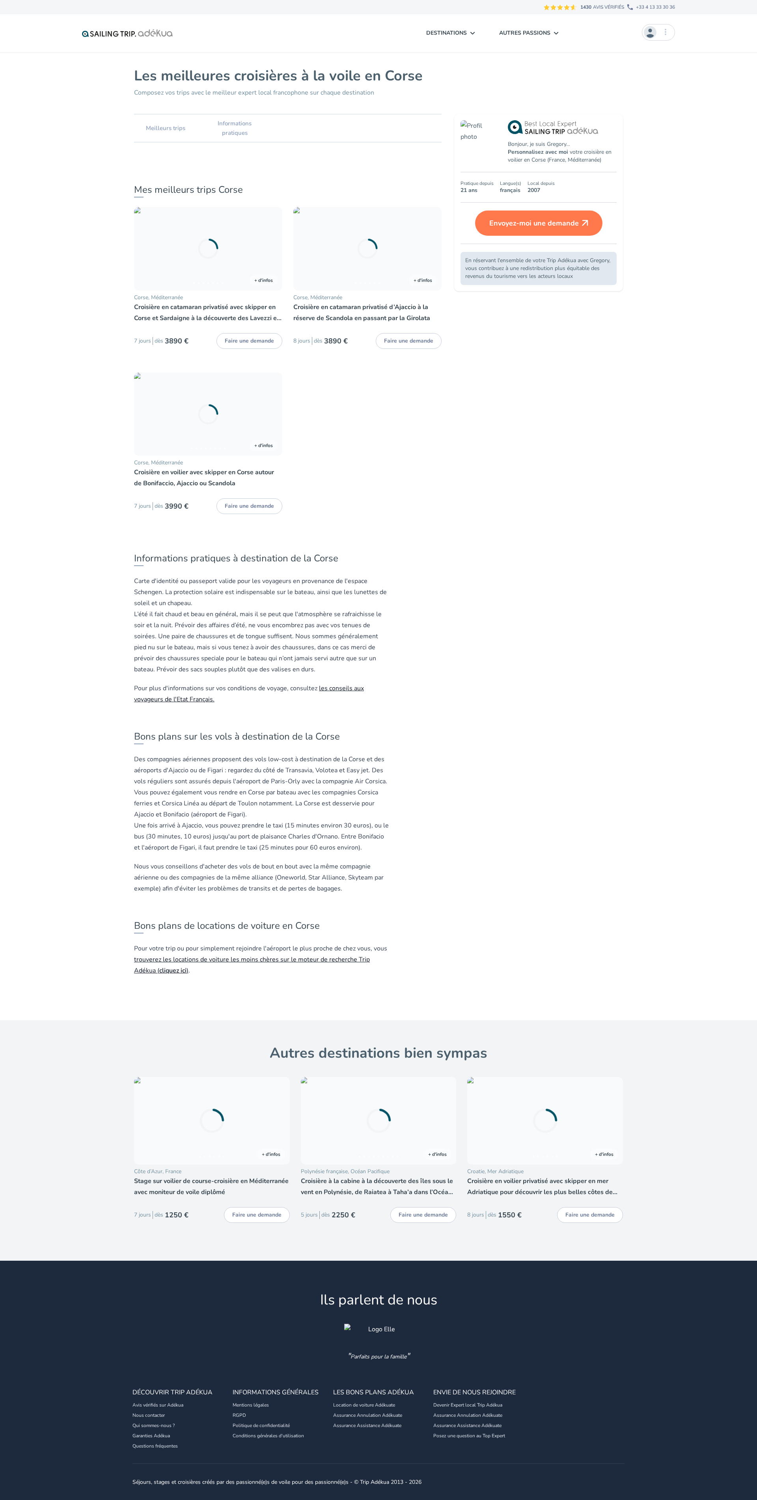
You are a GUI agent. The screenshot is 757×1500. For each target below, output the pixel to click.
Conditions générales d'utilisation (268, 1436)
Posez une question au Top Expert (469, 1436)
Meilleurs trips (165, 128)
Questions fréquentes (155, 1446)
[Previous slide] (143, 249)
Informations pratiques (235, 128)
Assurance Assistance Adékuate (367, 1425)
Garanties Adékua (151, 1436)
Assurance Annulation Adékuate (367, 1415)
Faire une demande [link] (249, 341)
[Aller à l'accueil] (127, 33)
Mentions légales (251, 1405)
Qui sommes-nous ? (153, 1425)
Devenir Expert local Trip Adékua (467, 1405)
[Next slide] (272, 249)
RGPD (239, 1415)
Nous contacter (148, 1415)
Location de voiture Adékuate (364, 1405)
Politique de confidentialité (261, 1425)
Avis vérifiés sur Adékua (157, 1405)
